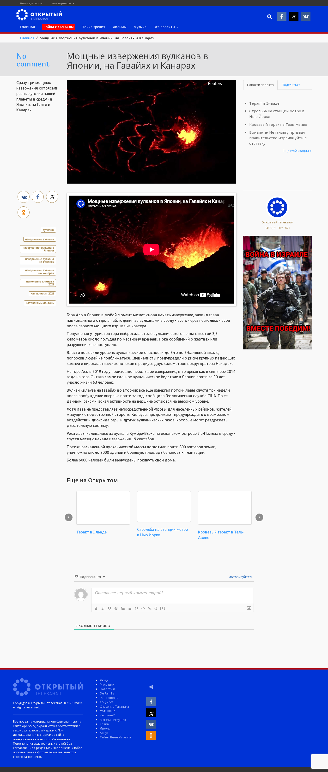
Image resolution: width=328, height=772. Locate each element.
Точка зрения (93, 26)
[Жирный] (96, 608)
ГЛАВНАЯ (27, 26)
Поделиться (291, 85)
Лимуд (104, 728)
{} (156, 608)
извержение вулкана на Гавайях (39, 260)
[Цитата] (136, 608)
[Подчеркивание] (109, 608)
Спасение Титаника (114, 706)
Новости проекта (260, 85)
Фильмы (119, 26)
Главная (27, 38)
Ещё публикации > (297, 151)
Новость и (107, 689)
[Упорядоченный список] (123, 608)
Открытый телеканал (277, 222)
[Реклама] (277, 292)
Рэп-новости (109, 697)
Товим (104, 724)
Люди (104, 680)
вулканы (48, 230)
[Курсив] (102, 608)
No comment (32, 59)
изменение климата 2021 (40, 283)
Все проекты (165, 26)
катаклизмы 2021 (42, 293)
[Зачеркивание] (116, 608)
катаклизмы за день (40, 303)
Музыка (140, 26)
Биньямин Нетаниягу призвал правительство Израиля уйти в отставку (278, 138)
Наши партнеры (61, 3)
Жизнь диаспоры (31, 3)
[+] (162, 608)
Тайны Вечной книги (115, 737)
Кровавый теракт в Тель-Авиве (278, 124)
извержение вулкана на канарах (39, 271)
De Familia (107, 693)
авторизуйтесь (241, 577)
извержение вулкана (39, 239)
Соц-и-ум (106, 702)
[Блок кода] (143, 608)
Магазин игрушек (113, 720)
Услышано (107, 711)
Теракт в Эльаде (264, 103)
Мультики (107, 684)
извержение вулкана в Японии (38, 249)
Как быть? (107, 715)
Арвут (104, 732)
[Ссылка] (149, 608)
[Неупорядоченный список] (129, 608)
